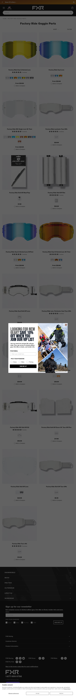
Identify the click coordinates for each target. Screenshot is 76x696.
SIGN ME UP (23, 366)
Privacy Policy (67, 689)
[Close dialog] (66, 325)
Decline (61, 693)
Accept (37, 693)
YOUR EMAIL (14, 351)
